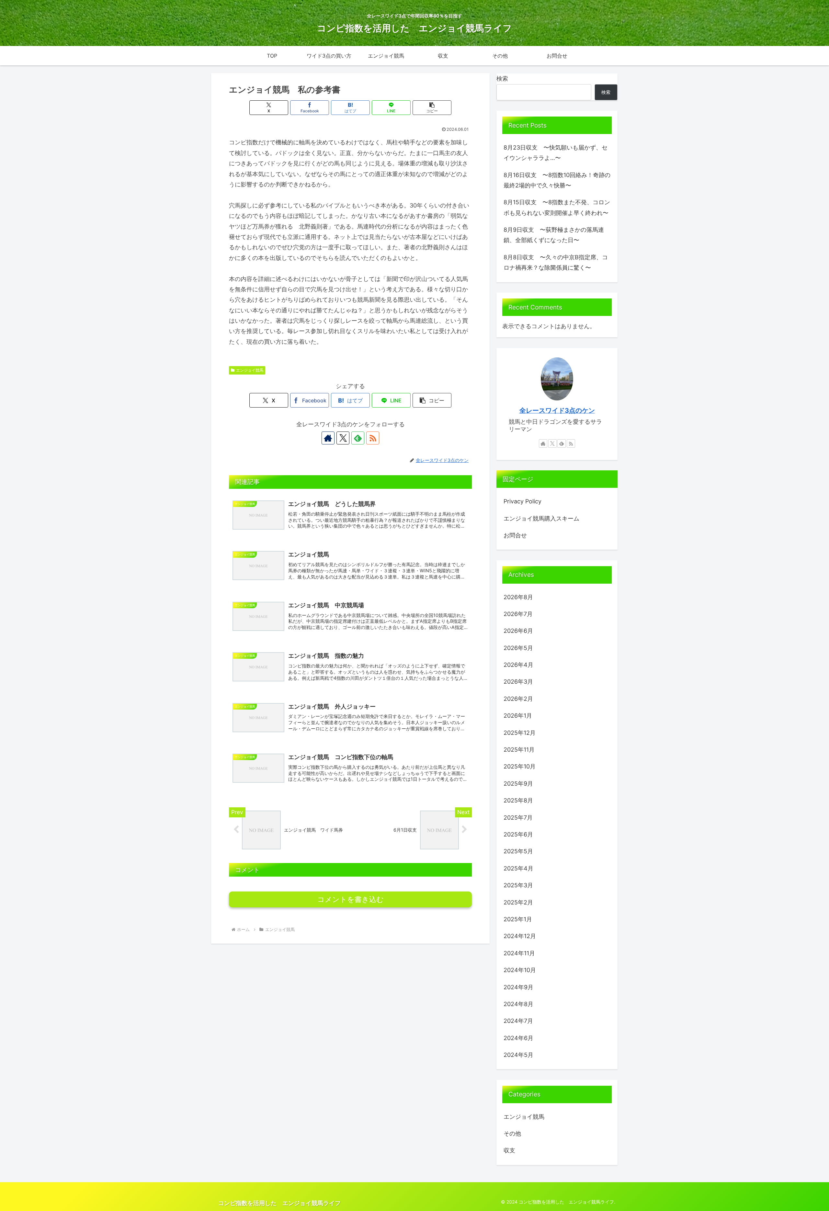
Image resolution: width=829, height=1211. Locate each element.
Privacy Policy (522, 501)
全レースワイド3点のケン (557, 410)
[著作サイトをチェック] (328, 438)
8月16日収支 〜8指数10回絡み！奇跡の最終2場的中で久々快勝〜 (557, 180)
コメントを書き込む (350, 899)
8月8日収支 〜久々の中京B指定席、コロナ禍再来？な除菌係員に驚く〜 (556, 262)
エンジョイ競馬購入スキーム (541, 518)
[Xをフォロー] (342, 438)
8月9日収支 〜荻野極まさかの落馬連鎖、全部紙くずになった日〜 (554, 234)
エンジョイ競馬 (249, 370)
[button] (432, 107)
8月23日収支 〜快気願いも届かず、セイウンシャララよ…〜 (556, 152)
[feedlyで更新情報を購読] (357, 438)
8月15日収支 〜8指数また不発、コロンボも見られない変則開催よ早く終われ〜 (557, 207)
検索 (502, 78)
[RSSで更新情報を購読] (372, 438)
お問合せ (515, 535)
